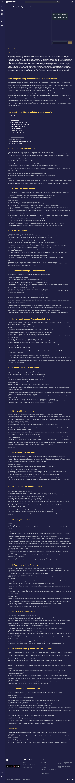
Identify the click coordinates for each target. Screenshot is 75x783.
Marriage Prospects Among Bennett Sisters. (21, 124)
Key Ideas (17, 52)
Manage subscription (28, 767)
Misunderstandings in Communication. (19, 122)
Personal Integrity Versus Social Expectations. (21, 141)
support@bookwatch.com (32, 764)
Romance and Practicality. (17, 130)
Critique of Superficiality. (16, 139)
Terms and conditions (45, 764)
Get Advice (54, 10)
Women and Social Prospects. (17, 137)
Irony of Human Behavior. (16, 128)
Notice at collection (45, 773)
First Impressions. (15, 120)
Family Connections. (15, 134)
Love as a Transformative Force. (18, 143)
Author (23, 52)
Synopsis (11, 52)
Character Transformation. (17, 118)
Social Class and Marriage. (17, 115)
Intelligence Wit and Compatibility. (18, 132)
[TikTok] (70, 779)
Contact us (25, 762)
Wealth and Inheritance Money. (18, 126)
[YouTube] (73, 779)
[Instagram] (67, 779)
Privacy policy (44, 762)
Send (70, 42)
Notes (60, 10)
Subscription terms (45, 767)
